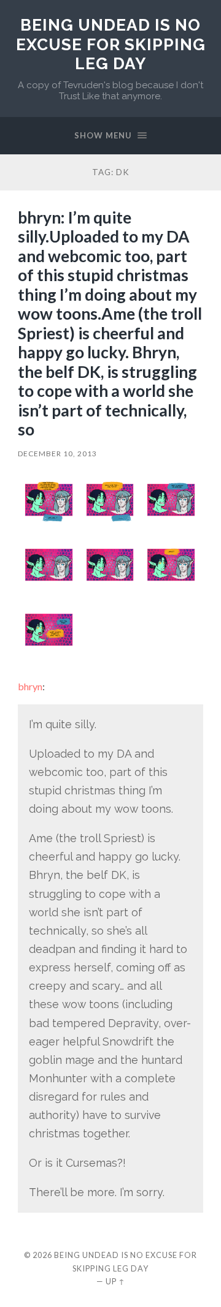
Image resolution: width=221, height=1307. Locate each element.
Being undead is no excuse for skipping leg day (111, 44)
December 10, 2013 (57, 453)
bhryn (30, 686)
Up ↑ (115, 1281)
